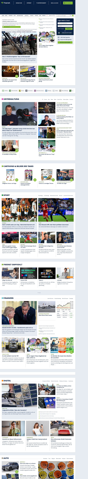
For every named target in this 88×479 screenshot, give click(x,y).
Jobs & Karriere (50, 298)
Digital (7, 380)
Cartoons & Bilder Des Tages (18, 166)
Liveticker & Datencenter (68, 195)
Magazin (53, 458)
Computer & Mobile (46, 380)
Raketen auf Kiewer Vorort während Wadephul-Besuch (47, 19)
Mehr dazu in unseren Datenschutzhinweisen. (25, 30)
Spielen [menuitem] (36, 15)
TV (42, 99)
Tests (49, 458)
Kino (49, 99)
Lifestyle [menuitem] (26, 15)
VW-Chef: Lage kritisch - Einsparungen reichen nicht (47, 333)
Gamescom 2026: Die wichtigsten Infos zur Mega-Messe (47, 413)
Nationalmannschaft (54, 195)
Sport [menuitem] (6, 15)
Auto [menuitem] (15, 15)
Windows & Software (63, 380)
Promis (45, 99)
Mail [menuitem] (40, 15)
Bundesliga (40, 195)
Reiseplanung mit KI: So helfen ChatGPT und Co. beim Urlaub (48, 411)
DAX (58, 313)
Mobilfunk (19, 3)
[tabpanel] (19, 47)
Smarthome (70, 380)
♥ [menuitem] (47, 15)
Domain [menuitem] (43, 15)
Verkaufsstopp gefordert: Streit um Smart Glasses (47, 415)
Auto (6, 458)
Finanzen (8, 298)
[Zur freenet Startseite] (6, 3)
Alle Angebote (69, 3)
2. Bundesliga (46, 195)
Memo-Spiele (65, 99)
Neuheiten (45, 458)
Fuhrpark (63, 458)
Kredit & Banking (58, 298)
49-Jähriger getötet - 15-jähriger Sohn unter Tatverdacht (46, 28)
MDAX (58, 315)
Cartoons (71, 99)
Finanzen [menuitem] (10, 15)
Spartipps (71, 298)
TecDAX (59, 317)
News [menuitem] (3, 15)
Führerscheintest (70, 458)
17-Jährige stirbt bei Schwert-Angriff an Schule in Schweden (47, 22)
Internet (29, 3)
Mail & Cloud (54, 3)
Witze (55, 99)
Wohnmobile (58, 458)
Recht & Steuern (65, 298)
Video (52, 99)
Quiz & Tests (59, 99)
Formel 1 (60, 195)
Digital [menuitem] (31, 15)
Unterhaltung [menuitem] (20, 15)
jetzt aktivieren (7, 26)
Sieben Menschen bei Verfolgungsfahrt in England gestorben (47, 25)
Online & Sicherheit (54, 380)
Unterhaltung (11, 99)
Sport (7, 195)
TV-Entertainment (41, 3)
